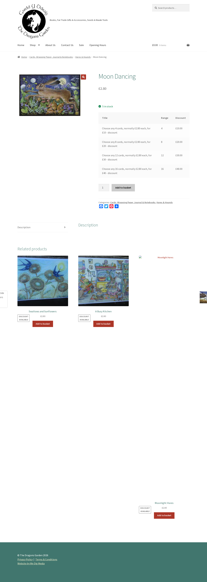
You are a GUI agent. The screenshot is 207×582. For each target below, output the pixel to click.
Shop (33, 45)
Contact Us (67, 45)
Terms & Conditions (46, 559)
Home (20, 45)
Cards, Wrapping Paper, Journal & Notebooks (51, 57)
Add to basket (123, 187)
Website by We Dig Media (31, 563)
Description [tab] (23, 227)
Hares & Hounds (83, 57)
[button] (83, 77)
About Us (50, 45)
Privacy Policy (25, 559)
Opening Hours (97, 45)
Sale (81, 45)
